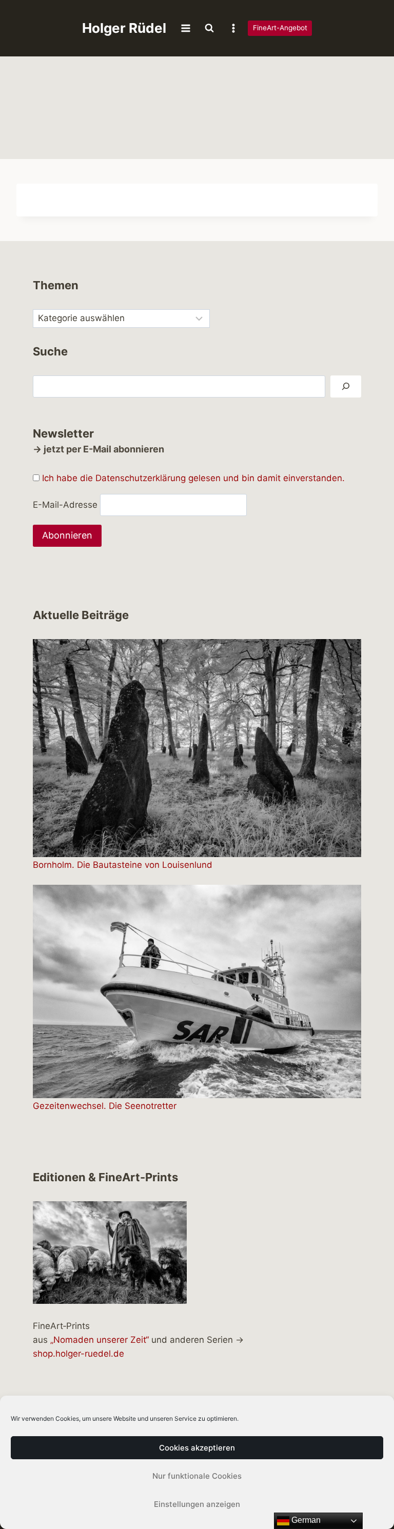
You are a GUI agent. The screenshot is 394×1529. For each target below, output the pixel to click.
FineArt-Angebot (280, 28)
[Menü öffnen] (185, 28)
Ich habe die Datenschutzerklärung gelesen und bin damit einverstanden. (193, 478)
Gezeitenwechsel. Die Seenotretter (104, 1106)
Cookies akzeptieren (197, 1448)
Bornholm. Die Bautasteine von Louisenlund (122, 865)
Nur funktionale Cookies (197, 1476)
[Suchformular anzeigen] (209, 28)
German (305, 1520)
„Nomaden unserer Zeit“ (99, 1340)
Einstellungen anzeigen (197, 1504)
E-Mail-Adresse (65, 505)
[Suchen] (345, 386)
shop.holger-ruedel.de (78, 1353)
